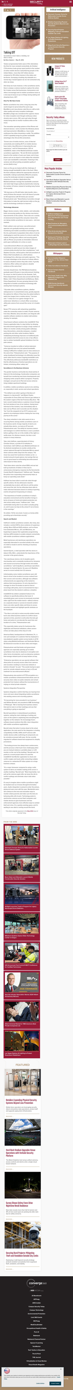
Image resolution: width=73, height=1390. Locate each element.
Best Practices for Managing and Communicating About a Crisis (57, 225)
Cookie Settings (40, 1383)
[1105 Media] (36, 1291)
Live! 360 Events (36, 1317)
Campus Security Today (37, 1306)
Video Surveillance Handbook (58, 266)
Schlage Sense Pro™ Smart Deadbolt (61, 82)
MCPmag (36, 1321)
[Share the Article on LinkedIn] (7, 10)
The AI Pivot (36, 1354)
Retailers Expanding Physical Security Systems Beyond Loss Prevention (21, 1101)
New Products (58, 59)
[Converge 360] (36, 1283)
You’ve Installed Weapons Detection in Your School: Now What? (58, 260)
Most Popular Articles (53, 169)
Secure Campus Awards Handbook (56, 271)
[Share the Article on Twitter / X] (10, 10)
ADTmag (36, 1299)
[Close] (61, 1369)
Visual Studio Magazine (37, 1365)
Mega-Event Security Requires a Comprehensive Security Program (58, 47)
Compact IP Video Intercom (60, 67)
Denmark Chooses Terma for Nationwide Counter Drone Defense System (57, 16)
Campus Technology (36, 1310)
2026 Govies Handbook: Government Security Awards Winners (58, 285)
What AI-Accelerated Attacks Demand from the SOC (57, 232)
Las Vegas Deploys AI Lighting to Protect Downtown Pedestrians (18, 1054)
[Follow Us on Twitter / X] (5, 2)
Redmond (36, 1336)
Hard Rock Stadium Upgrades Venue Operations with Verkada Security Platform (20, 1153)
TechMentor (36, 1346)
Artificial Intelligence (58, 10)
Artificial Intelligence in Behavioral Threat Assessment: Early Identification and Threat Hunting (58, 216)
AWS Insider (36, 1303)
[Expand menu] (70, 2)
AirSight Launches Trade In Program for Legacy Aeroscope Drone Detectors (20, 907)
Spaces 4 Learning (36, 1343)
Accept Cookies (55, 1383)
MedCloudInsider (36, 1325)
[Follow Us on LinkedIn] (3, 2)
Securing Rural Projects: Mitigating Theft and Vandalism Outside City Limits (22, 1254)
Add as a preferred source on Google (8, 5)
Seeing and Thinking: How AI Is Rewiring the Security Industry (58, 238)
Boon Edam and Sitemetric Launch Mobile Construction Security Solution (19, 878)
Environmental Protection (36, 1314)
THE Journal (36, 1357)
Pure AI (36, 1332)
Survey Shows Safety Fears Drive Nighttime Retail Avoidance (19, 1204)
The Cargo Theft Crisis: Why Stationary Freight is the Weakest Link (57, 277)
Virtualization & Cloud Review (37, 1361)
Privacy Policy (59, 141)
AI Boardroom (36, 1296)
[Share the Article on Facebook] (5, 10)
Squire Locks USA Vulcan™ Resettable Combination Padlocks (61, 98)
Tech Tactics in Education (36, 1350)
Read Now (9, 1116)
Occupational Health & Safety (36, 1328)
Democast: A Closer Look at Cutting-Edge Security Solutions (58, 244)
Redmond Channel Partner (36, 1339)
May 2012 (30, 811)
